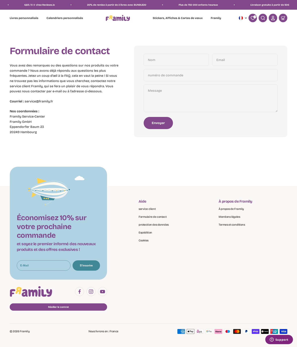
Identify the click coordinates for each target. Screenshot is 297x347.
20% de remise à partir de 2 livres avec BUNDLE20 (110, 4)
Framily (216, 18)
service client (147, 209)
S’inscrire (86, 265)
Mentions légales (229, 217)
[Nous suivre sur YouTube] (102, 291)
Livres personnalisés (24, 18)
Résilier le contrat (58, 307)
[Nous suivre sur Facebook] (79, 291)
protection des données (154, 224)
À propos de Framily (231, 209)
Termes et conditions (232, 224)
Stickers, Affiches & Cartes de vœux (178, 18)
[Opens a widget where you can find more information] (279, 340)
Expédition (145, 232)
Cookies (143, 240)
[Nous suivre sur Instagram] (91, 291)
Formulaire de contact (152, 217)
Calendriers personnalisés (64, 18)
